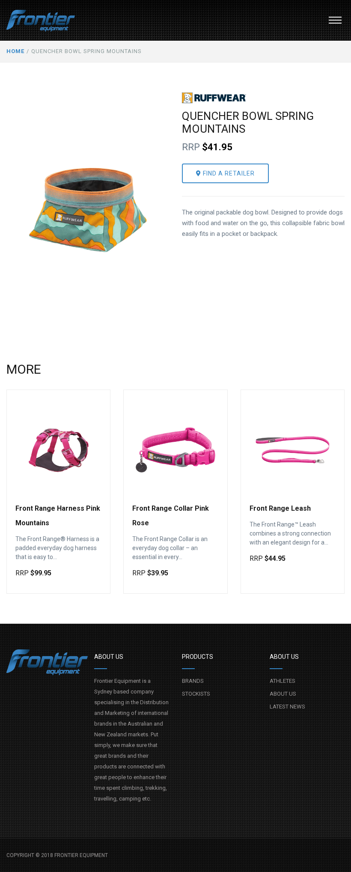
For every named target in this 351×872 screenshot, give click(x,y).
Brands (193, 681)
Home (15, 51)
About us (283, 693)
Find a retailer (228, 173)
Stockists (196, 693)
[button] (335, 20)
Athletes (282, 681)
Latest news (287, 706)
